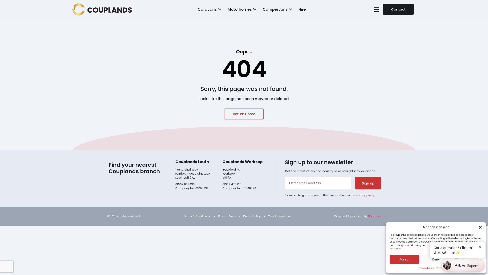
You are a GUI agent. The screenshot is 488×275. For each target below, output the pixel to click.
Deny (436, 259)
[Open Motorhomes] (255, 9)
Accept (404, 259)
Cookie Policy (426, 268)
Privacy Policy (227, 216)
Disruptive (374, 216)
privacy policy (365, 195)
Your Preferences (279, 216)
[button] (480, 227)
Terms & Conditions (196, 216)
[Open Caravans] (220, 9)
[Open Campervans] (290, 9)
